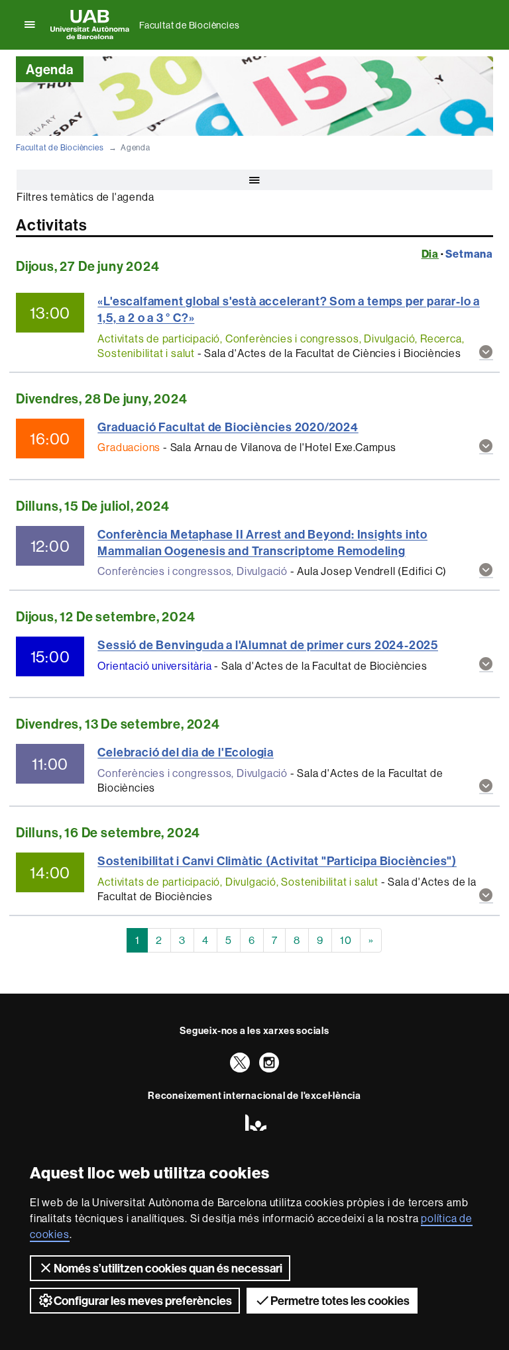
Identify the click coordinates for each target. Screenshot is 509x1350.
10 (346, 940)
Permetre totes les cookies (340, 1300)
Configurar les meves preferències (143, 1300)
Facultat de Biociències (189, 25)
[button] (486, 352)
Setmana (469, 253)
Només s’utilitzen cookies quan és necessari (168, 1268)
